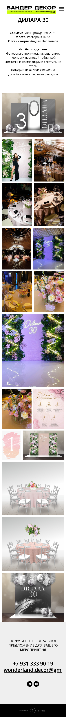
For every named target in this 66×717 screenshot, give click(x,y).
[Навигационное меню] (61, 9)
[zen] (36, 684)
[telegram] (29, 684)
